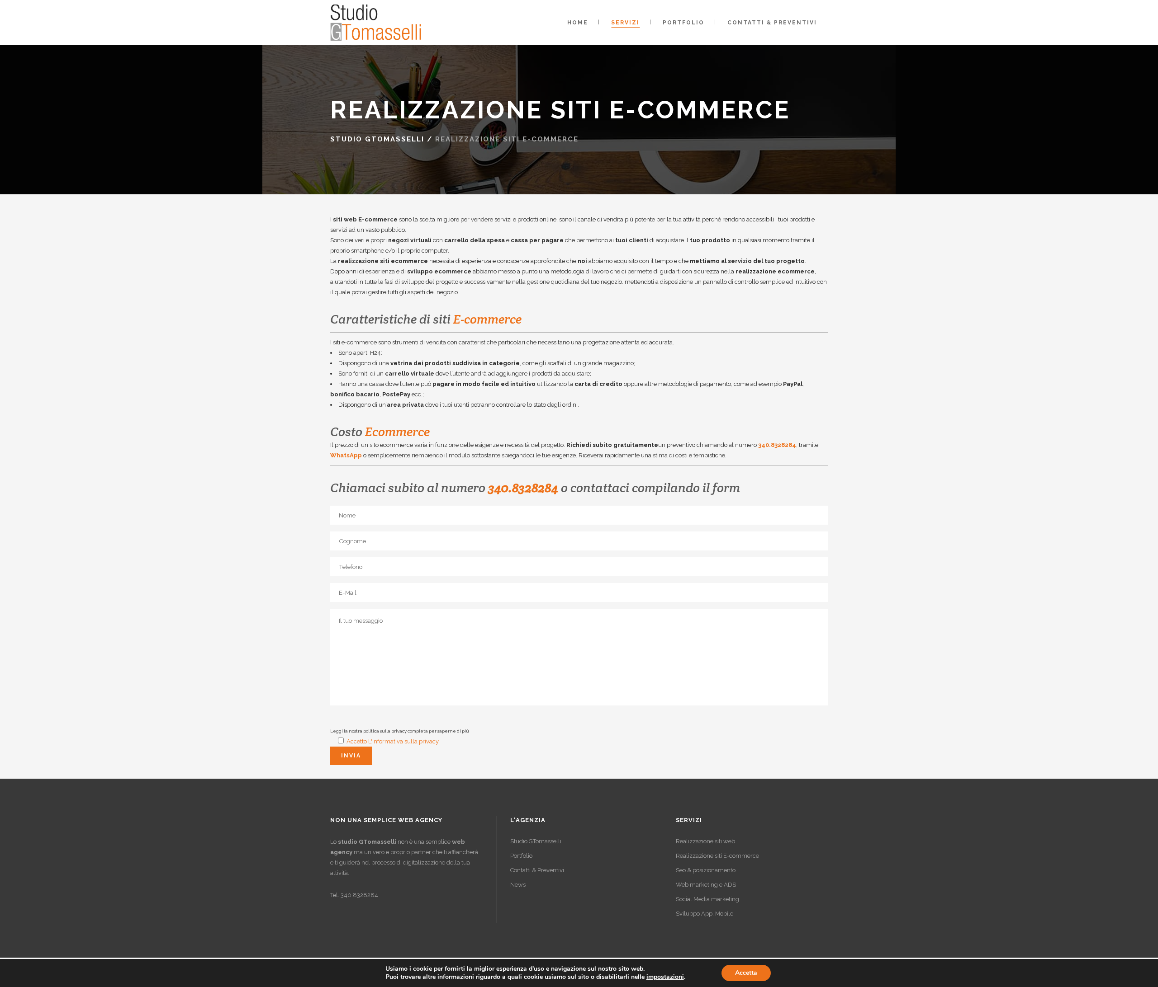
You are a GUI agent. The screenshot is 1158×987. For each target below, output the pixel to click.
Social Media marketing (707, 899)
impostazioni (665, 977)
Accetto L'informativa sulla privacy (392, 741)
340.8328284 (777, 445)
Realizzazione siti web (705, 841)
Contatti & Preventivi (537, 870)
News (518, 884)
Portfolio (521, 855)
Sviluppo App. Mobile (704, 913)
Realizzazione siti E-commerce (717, 855)
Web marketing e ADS (706, 884)
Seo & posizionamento (706, 870)
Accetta (746, 972)
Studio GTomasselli (377, 139)
